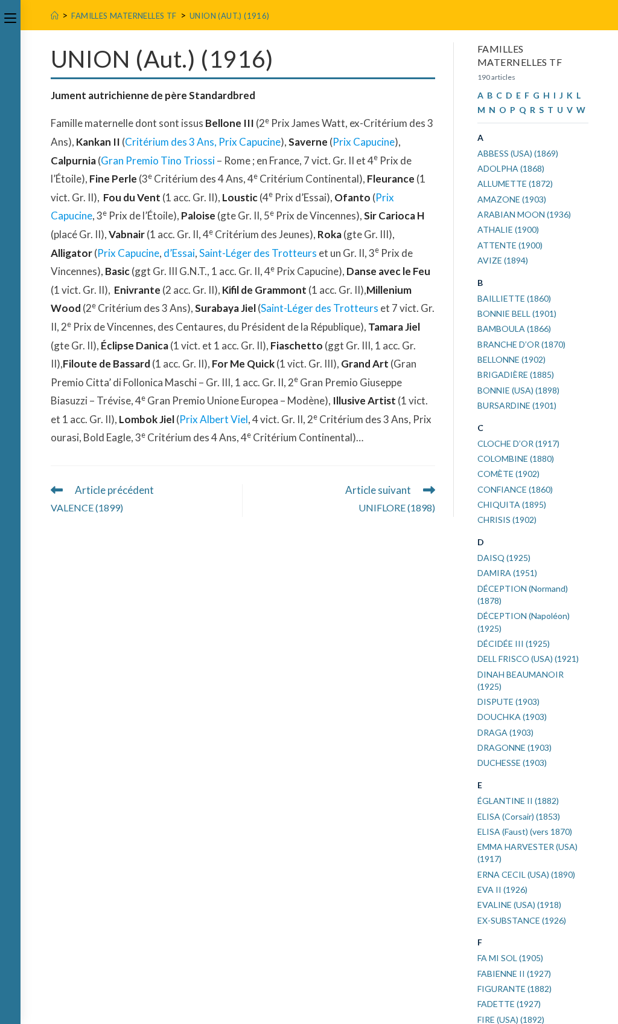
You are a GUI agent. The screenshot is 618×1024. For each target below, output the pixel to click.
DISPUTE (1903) (508, 701)
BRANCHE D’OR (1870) (521, 344)
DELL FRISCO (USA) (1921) (528, 658)
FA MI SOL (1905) (510, 958)
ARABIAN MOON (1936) (524, 214)
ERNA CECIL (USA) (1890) (526, 874)
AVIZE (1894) (502, 260)
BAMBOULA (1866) (514, 328)
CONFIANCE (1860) (515, 489)
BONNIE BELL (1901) (516, 313)
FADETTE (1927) (509, 1004)
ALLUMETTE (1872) (515, 183)
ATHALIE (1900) (508, 229)
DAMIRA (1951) (507, 573)
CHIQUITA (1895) (511, 504)
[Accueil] (55, 16)
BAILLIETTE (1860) (514, 298)
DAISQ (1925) (503, 558)
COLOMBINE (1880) (515, 458)
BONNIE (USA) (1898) (518, 390)
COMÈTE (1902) (508, 473)
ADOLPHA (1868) (510, 168)
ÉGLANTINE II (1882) (518, 801)
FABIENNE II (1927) (514, 973)
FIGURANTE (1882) (514, 988)
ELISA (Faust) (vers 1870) (524, 831)
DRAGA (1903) (505, 732)
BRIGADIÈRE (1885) (515, 374)
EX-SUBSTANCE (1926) (521, 920)
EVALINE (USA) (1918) (519, 904)
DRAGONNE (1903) (514, 747)
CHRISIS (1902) (507, 519)
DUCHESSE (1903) (512, 762)
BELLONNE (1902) (511, 359)
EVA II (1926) (502, 889)
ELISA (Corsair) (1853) (518, 816)
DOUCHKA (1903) (512, 716)
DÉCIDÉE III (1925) (513, 643)
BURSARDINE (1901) (516, 405)
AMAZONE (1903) (511, 199)
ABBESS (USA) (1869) (517, 153)
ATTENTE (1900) (510, 245)
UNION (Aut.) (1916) (230, 16)
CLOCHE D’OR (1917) (518, 443)
